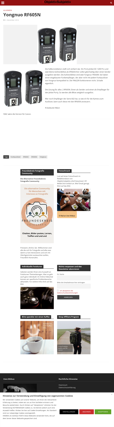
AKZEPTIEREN (103, 412)
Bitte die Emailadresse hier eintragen (71, 282)
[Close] (111, 394)
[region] (57, 409)
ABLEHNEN (86, 412)
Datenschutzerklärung (67, 387)
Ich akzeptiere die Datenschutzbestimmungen (67, 292)
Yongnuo (43, 157)
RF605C (26, 157)
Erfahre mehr (8, 424)
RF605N (34, 157)
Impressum (63, 385)
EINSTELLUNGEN (69, 412)
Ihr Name (60, 274)
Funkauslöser (16, 157)
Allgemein (7, 10)
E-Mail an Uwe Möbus (67, 216)
